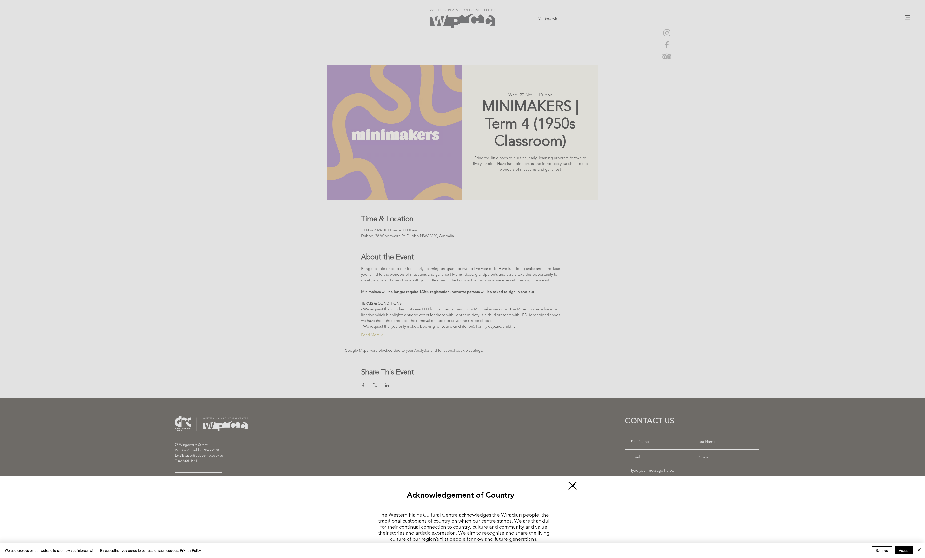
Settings (882, 550)
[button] (572, 486)
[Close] (919, 550)
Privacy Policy (190, 550)
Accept (904, 550)
